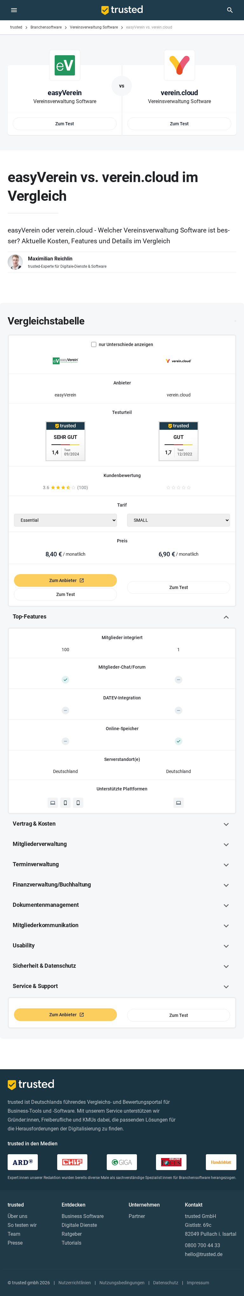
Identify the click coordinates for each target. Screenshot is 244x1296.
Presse (15, 1243)
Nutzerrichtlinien (74, 1282)
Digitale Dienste (79, 1225)
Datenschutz (165, 1282)
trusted (16, 27)
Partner (137, 1216)
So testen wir (22, 1225)
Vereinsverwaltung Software (94, 27)
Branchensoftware (46, 27)
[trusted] (122, 10)
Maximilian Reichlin (50, 259)
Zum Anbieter (63, 580)
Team (14, 1234)
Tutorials (71, 1243)
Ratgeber (72, 1234)
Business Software (83, 1216)
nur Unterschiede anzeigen (126, 344)
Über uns (17, 1216)
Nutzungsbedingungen (122, 1282)
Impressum (198, 1282)
